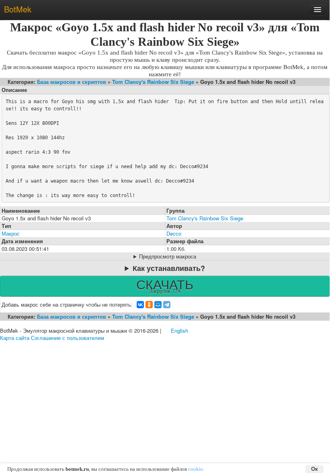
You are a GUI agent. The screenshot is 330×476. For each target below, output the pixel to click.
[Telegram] (166, 304)
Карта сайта (14, 338)
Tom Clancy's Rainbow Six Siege (153, 81)
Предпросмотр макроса (167, 256)
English (179, 330)
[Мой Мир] (158, 304)
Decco (173, 233)
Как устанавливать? (169, 268)
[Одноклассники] (149, 304)
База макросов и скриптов (71, 81)
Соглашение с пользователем (67, 338)
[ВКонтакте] (140, 304)
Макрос (11, 233)
